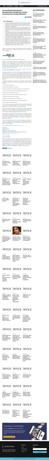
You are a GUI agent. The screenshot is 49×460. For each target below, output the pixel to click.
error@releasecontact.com (7, 142)
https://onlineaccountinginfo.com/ (16, 125)
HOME (4, 6)
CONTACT (21, 6)
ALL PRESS (16, 6)
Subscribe (40, 452)
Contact (23, 451)
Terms (22, 447)
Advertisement (24, 450)
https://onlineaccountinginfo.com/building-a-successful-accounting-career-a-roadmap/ (16, 70)
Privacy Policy (24, 448)
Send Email (7, 129)
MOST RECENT (9, 6)
